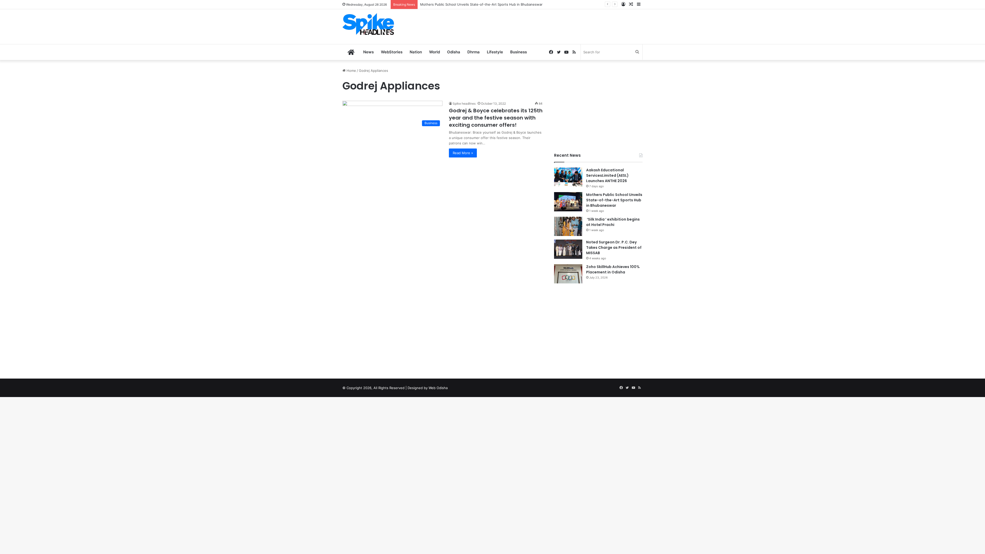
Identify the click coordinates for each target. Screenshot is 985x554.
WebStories (391, 52)
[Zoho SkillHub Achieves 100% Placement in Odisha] (568, 273)
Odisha (453, 52)
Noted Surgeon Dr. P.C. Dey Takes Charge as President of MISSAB (614, 247)
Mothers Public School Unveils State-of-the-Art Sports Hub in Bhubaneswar (481, 4)
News (368, 52)
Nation (416, 52)
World (434, 52)
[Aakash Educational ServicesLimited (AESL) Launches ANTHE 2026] (568, 177)
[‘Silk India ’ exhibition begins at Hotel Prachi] (568, 226)
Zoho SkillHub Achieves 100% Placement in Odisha (613, 269)
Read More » (463, 153)
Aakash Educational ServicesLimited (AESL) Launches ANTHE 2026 (607, 175)
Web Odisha (438, 388)
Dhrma (473, 52)
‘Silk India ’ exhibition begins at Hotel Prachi (613, 222)
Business (518, 52)
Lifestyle (495, 52)
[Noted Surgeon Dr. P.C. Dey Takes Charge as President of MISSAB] (568, 249)
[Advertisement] (543, 25)
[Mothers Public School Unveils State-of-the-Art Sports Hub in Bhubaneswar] (568, 201)
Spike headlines (464, 103)
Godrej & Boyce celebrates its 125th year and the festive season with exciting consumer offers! (496, 117)
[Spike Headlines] (368, 24)
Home (351, 70)
